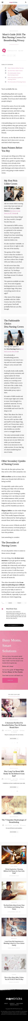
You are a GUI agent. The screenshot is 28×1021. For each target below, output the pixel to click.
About (6, 1003)
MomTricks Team (12, 50)
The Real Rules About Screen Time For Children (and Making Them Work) (14, 907)
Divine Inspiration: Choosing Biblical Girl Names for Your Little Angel (14, 871)
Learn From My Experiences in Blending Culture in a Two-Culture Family (14, 943)
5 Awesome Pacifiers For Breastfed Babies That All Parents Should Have (14, 725)
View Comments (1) (13, 625)
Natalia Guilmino (14, 982)
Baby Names (14, 866)
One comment (14, 780)
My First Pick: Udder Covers (15, 70)
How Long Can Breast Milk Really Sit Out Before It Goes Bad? (14, 773)
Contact (12, 1003)
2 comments (23, 825)
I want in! (10, 680)
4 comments (14, 732)
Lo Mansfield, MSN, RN (14, 911)
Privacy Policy (14, 1004)
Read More (13, 738)
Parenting (14, 902)
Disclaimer (19, 1003)
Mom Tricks (8, 730)
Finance (14, 974)
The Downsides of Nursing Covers (17, 82)
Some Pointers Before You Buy (16, 68)
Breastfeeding (14, 719)
